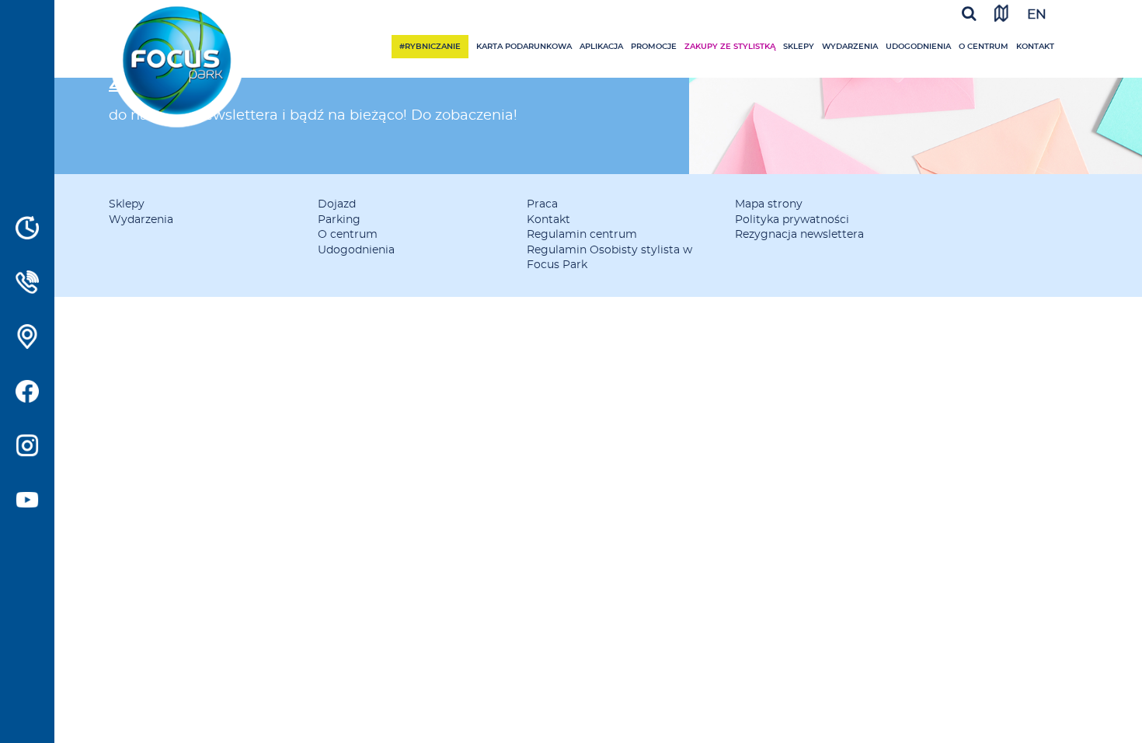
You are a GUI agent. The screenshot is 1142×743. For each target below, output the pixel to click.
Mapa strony (769, 204)
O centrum (983, 47)
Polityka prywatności (792, 220)
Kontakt (1035, 47)
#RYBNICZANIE (430, 47)
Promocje (654, 47)
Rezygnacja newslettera (799, 234)
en (1036, 14)
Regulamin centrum (582, 234)
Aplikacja (601, 47)
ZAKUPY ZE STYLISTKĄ (729, 47)
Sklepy (798, 47)
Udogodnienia (918, 47)
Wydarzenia (850, 47)
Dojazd (337, 204)
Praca (542, 204)
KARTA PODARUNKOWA (524, 47)
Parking (339, 220)
